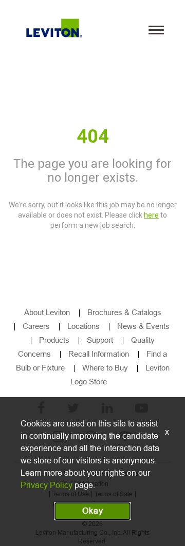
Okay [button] (92, 510)
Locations (83, 326)
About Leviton (47, 312)
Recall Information (98, 353)
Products (54, 340)
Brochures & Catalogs (124, 312)
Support (101, 340)
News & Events (143, 326)
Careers (36, 326)
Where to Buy (105, 367)
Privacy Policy (46, 485)
